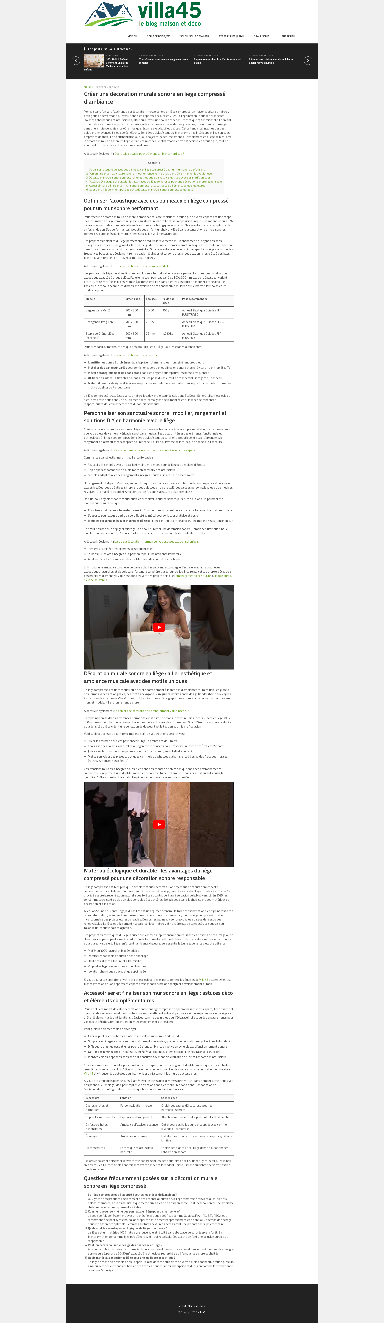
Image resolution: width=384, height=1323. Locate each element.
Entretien (288, 36)
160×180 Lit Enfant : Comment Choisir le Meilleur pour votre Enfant (106, 64)
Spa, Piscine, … (263, 36)
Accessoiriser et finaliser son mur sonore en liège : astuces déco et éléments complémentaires (145, 185)
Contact (182, 1306)
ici (126, 760)
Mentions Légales (197, 1306)
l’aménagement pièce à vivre (192, 575)
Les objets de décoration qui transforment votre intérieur (151, 711)
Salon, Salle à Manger (194, 36)
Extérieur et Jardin (231, 36)
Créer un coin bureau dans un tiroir (136, 355)
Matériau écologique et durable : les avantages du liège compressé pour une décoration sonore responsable (154, 181)
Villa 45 (203, 979)
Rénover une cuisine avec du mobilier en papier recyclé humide (271, 61)
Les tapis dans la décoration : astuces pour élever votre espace (154, 450)
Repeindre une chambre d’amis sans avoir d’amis (218, 61)
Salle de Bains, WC (158, 36)
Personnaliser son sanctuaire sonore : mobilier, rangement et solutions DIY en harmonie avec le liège (149, 173)
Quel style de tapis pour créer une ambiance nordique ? (149, 153)
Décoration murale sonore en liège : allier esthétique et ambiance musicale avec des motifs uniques (148, 177)
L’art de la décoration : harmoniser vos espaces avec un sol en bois (156, 541)
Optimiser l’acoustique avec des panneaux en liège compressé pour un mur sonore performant (145, 169)
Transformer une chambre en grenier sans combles (163, 61)
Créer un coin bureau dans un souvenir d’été (142, 266)
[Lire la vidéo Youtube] (159, 627)
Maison (132, 36)
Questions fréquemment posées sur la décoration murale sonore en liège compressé (139, 189)
